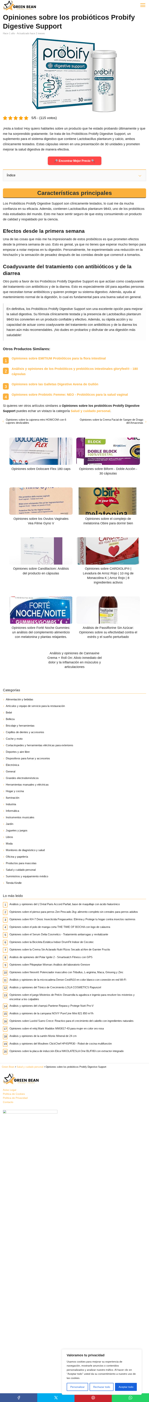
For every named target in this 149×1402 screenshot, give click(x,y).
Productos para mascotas (21, 863)
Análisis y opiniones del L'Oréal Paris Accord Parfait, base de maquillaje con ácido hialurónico (64, 904)
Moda (9, 843)
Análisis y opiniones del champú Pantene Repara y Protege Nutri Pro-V (51, 1005)
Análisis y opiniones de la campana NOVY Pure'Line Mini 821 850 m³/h (51, 1013)
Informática (12, 810)
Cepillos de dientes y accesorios (25, 732)
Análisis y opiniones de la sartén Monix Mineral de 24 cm (43, 1035)
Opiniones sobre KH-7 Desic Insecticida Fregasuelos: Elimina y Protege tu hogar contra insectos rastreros (72, 919)
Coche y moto (14, 738)
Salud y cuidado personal (21, 869)
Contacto (8, 1102)
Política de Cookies (14, 1093)
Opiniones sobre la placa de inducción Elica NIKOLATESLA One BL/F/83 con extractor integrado (66, 1051)
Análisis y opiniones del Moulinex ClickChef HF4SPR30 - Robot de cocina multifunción (60, 1043)
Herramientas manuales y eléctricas (27, 784)
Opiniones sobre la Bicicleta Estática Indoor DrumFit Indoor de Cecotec (51, 942)
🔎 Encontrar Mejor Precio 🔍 (74, 160)
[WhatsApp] (130, 1397)
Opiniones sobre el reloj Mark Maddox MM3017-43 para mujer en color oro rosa (56, 1028)
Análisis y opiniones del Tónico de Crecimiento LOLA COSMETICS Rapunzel (55, 987)
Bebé (9, 712)
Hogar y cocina (15, 791)
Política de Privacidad (15, 1097)
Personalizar (77, 1386)
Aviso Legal (9, 1089)
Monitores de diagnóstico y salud (25, 850)
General (10, 771)
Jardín (9, 823)
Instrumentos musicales (20, 817)
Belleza (10, 719)
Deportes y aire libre (18, 751)
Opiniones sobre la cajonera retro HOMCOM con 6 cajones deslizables (36, 421)
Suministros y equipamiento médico (27, 876)
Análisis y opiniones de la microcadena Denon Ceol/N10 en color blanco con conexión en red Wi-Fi (67, 979)
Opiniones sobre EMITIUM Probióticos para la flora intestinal (59, 358)
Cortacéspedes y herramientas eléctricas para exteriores (39, 745)
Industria (11, 804)
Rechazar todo (101, 1386)
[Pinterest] (93, 1397)
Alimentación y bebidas (19, 699)
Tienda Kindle (14, 882)
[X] (55, 1397)
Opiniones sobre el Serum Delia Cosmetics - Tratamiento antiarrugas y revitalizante (58, 934)
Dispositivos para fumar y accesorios (28, 758)
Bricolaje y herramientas (20, 725)
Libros (9, 837)
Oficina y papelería (17, 856)
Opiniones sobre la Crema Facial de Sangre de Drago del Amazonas (111, 421)
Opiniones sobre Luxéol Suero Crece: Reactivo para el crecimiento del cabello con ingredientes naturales (71, 1020)
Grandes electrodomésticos (22, 778)
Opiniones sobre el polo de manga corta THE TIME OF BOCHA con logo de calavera (59, 926)
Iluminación (12, 797)
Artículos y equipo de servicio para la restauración (35, 705)
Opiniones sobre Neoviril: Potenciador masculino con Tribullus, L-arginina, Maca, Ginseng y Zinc (66, 972)
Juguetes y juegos (16, 830)
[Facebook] (18, 1397)
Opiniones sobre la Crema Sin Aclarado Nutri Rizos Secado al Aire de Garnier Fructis (59, 949)
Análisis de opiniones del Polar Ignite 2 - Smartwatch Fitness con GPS (50, 957)
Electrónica (12, 764)
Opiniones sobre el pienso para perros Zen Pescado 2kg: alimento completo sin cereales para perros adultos (73, 911)
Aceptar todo (126, 1386)
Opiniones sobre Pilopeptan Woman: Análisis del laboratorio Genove (49, 964)
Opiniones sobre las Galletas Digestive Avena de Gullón (55, 384)
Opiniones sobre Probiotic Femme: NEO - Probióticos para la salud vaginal (70, 394)
